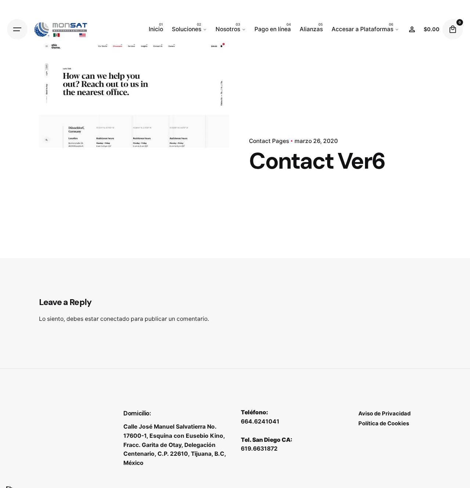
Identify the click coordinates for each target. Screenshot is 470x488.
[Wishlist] (412, 29)
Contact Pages (269, 140)
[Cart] (452, 29)
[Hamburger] (17, 29)
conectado (114, 318)
